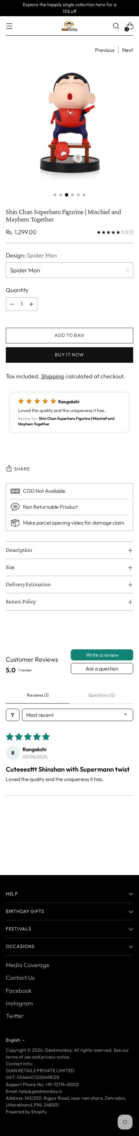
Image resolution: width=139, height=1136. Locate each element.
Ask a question (102, 668)
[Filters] (12, 715)
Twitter (15, 1016)
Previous (104, 50)
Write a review (102, 655)
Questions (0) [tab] (101, 695)
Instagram (19, 1003)
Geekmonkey (58, 1050)
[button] (69, 412)
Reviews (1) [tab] (37, 695)
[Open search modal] (116, 26)
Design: (31, 255)
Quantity (17, 290)
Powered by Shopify (26, 1112)
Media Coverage (27, 965)
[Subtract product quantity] (12, 304)
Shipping (52, 376)
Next (127, 50)
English (13, 1040)
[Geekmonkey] (69, 25)
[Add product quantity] (31, 304)
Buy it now (69, 355)
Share (22, 469)
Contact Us (20, 977)
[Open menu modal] (9, 26)
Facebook (19, 990)
